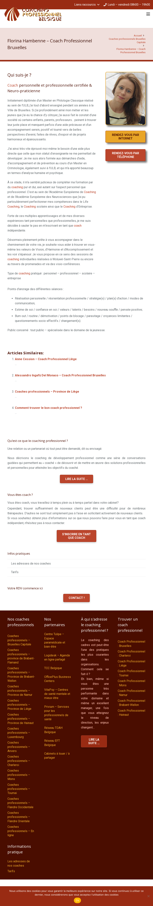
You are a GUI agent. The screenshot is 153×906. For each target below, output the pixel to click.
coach (78, 225)
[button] (86, 5)
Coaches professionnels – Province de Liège (47, 391)
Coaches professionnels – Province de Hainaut (20, 719)
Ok (77, 900)
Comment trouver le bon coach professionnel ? (48, 408)
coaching (17, 187)
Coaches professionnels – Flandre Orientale (18, 817)
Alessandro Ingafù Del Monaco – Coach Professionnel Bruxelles (60, 375)
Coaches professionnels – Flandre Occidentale (20, 803)
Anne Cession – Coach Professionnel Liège (46, 359)
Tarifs (14, 572)
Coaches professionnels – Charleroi (18, 761)
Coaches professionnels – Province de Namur (19, 691)
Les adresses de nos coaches (31, 563)
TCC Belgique (53, 668)
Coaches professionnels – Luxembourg (18, 733)
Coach (12, 85)
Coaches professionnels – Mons (18, 775)
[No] (148, 896)
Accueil (138, 35)
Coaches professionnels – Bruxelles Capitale (19, 640)
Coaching (90, 192)
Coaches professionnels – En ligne (20, 831)
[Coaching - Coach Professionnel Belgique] (33, 14)
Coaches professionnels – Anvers (18, 747)
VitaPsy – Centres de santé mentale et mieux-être (57, 694)
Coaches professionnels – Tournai (18, 789)
